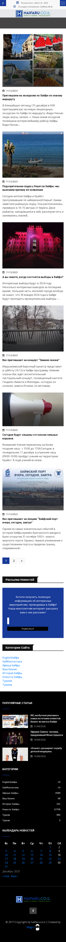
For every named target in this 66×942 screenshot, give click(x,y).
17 (6, 859)
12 (23, 855)
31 (6, 866)
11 (14, 855)
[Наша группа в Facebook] (33, 911)
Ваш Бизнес (9, 669)
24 (6, 862)
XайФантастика (12, 661)
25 (14, 862)
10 (6, 855)
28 (41, 862)
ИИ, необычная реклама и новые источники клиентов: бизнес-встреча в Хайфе (45, 718)
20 (31, 859)
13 (31, 855)
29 (50, 862)
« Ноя (5, 876)
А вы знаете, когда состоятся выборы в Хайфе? (32, 277)
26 (23, 862)
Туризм (7, 681)
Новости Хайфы (12, 677)
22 (50, 859)
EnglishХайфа (10, 657)
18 (14, 859)
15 (50, 855)
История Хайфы (12, 673)
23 (59, 859)
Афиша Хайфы (11, 665)
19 (23, 859)
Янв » (14, 876)
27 (31, 862)
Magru (31, 927)
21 (41, 859)
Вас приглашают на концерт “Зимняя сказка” (30, 360)
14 (41, 855)
